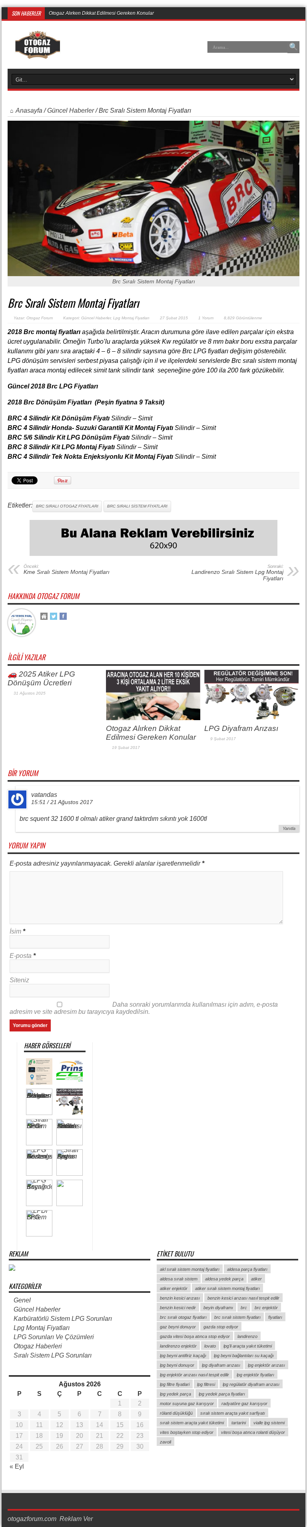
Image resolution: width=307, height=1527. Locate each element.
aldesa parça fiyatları (247, 1269)
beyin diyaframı (218, 1307)
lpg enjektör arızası (266, 1365)
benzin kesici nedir (178, 1307)
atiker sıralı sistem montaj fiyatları (227, 1288)
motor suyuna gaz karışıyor (187, 1403)
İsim (15, 931)
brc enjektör (266, 1307)
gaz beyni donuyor (178, 1326)
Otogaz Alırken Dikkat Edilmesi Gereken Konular (151, 732)
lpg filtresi (206, 1384)
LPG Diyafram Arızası (72, 13)
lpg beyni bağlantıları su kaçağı (244, 1355)
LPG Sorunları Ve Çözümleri (54, 1337)
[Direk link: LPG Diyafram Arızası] (251, 718)
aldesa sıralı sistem (178, 1278)
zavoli (165, 1441)
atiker (256, 1278)
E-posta (21, 955)
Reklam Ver (76, 1518)
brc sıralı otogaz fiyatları (67, 506)
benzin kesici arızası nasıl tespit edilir (243, 1298)
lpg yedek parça (175, 1394)
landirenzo (247, 1336)
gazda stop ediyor (220, 1326)
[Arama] (293, 47)
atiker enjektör (173, 1288)
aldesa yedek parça (224, 1278)
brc (244, 1307)
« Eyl (17, 1466)
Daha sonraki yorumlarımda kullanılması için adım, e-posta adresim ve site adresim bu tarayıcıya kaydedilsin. (144, 1008)
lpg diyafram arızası (221, 1365)
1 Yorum (205, 318)
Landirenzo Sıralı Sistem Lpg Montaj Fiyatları (237, 572)
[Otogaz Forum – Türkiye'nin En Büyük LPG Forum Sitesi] (37, 52)
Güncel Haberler (70, 110)
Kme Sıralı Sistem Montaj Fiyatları (67, 569)
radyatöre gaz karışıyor (244, 1403)
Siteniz (19, 980)
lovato (210, 1346)
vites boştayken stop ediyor (186, 1432)
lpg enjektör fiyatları (255, 1374)
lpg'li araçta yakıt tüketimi (247, 1346)
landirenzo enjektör (178, 1346)
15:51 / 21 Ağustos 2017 (62, 802)
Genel (22, 1300)
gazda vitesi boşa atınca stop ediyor (195, 1336)
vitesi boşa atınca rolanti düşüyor (253, 1432)
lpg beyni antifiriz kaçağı (183, 1355)
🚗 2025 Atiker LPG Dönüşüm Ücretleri (41, 678)
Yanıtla (289, 828)
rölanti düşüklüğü (176, 1413)
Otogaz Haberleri (38, 1346)
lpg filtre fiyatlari (174, 1384)
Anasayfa (29, 110)
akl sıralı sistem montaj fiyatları (189, 1269)
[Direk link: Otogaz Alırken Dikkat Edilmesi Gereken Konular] (153, 718)
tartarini (238, 1422)
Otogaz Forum (39, 318)
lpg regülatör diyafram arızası (251, 1384)
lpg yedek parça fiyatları (222, 1394)
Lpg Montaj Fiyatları (131, 318)
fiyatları (275, 1317)
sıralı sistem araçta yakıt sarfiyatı (232, 1413)
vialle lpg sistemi (269, 1422)
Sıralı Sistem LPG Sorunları (53, 1355)
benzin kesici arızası (180, 1298)
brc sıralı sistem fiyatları (137, 506)
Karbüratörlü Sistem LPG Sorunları (63, 1318)
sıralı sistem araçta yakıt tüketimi (192, 1422)
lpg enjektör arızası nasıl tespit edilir (194, 1374)
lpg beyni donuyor (177, 1365)
